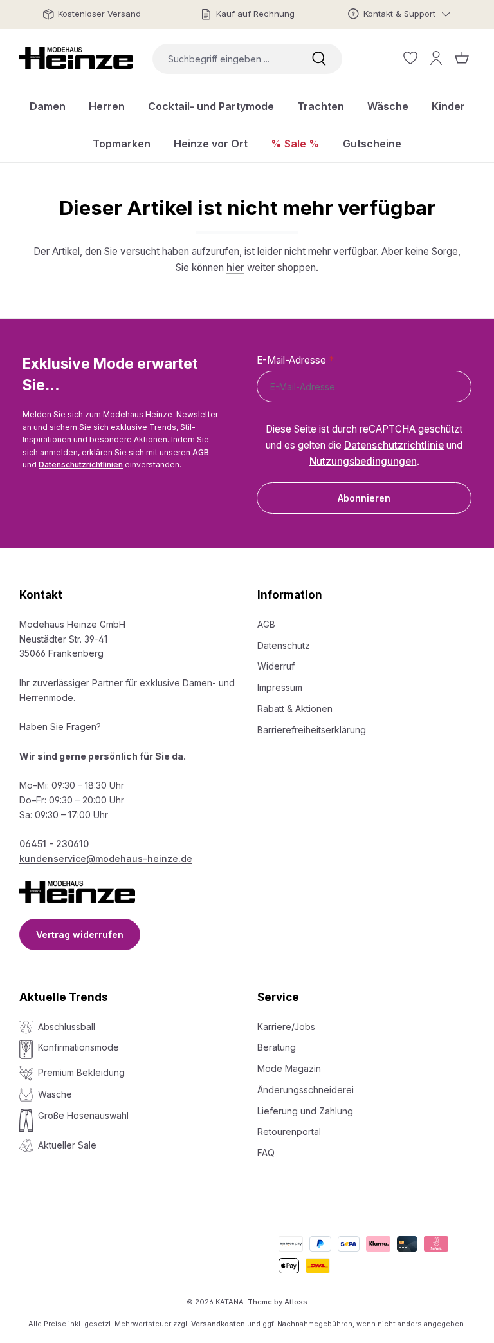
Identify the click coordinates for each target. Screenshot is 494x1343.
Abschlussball (66, 1026)
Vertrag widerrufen (80, 934)
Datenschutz (283, 645)
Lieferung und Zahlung (305, 1110)
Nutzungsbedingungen (363, 461)
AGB (200, 452)
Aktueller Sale (67, 1145)
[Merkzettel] (410, 58)
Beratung (276, 1047)
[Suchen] (319, 59)
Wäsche (55, 1094)
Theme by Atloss (277, 1301)
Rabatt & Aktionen (295, 708)
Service (278, 997)
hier (235, 267)
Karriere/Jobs (286, 1026)
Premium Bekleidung (81, 1072)
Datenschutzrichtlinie (394, 445)
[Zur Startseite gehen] (76, 58)
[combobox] (224, 59)
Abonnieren (364, 498)
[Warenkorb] (462, 58)
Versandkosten (218, 1323)
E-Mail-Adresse (295, 360)
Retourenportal (289, 1131)
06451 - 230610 (54, 843)
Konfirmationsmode (78, 1047)
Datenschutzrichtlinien (81, 464)
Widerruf (276, 666)
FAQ (266, 1152)
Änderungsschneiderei (305, 1089)
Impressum (279, 687)
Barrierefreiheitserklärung (311, 729)
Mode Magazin (289, 1068)
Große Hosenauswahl (83, 1115)
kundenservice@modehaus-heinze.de (105, 858)
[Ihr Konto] (436, 58)
